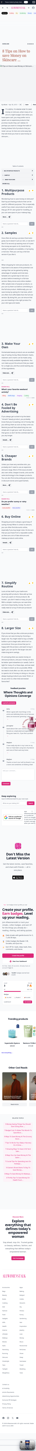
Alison (5, 105)
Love (21, 1334)
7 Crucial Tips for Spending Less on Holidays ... (18, 1162)
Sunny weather (6, 508)
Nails (4, 1346)
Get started (27, 1002)
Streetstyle (5, 1361)
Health (4, 1326)
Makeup (4, 1338)
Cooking (11, 13)
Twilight (4, 1369)
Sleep (21, 1357)
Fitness (22, 1311)
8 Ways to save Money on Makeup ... (18, 1174)
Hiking (4, 395)
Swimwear (23, 1361)
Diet (3, 1307)
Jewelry (22, 1330)
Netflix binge (11, 395)
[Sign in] (33, 7)
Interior (4, 1330)
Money (22, 1338)
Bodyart (22, 1295)
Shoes (21, 1353)
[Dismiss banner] (32, 811)
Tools (21, 1373)
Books (4, 1299)
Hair (21, 1322)
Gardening (23, 13)
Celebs (22, 1299)
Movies (4, 1342)
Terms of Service (7, 1408)
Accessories (6, 1287)
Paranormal (23, 1346)
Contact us (5, 1384)
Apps (21, 1287)
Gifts (3, 1322)
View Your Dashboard (19, 961)
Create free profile (18, 955)
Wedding (22, 1369)
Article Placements (8, 1392)
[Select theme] (29, 8)
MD (20, 104)
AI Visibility (5, 1388)
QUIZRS (33, 397)
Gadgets (5, 1318)
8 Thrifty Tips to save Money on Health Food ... (18, 1179)
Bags (3, 1291)
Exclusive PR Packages (9, 1400)
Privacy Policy (6, 1404)
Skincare (4, 13)
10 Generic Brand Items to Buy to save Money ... (18, 1169)
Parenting (5, 1349)
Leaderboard (7, 1002)
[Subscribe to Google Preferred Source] (13, 817)
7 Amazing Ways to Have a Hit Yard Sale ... (18, 1150)
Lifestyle (5, 1334)
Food (3, 1315)
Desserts (22, 1303)
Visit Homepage (18, 1258)
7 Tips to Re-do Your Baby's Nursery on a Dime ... (18, 1144)
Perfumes (23, 1349)
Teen (3, 1365)
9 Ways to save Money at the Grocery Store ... (18, 1137)
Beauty (30, 13)
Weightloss (5, 1373)
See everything (7, 1053)
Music (21, 1342)
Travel (21, 1365)
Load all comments (8, 703)
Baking (22, 1291)
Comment (6, 784)
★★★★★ (30, 44)
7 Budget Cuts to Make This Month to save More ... (18, 1131)
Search (31, 803)
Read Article (19, 1104)
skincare (5, 44)
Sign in (10, 968)
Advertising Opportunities (10, 1396)
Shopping (19, 395)
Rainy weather (16, 508)
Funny (22, 1315)
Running (5, 1353)
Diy (17, 13)
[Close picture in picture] (21, 1442)
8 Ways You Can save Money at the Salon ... (18, 1156)
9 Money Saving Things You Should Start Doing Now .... (18, 1125)
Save (26, 105)
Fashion (4, 1311)
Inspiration (23, 1326)
